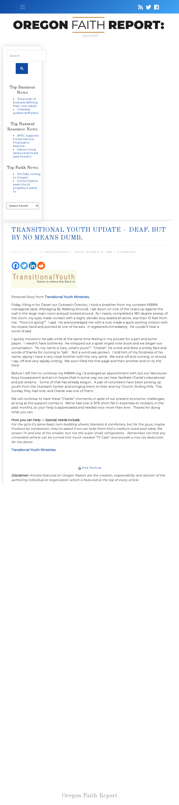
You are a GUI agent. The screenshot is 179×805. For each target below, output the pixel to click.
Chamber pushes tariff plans (25, 111)
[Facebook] (15, 265)
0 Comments (126, 252)
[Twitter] (24, 265)
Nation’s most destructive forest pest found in (25, 153)
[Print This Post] (79, 467)
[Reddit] (41, 265)
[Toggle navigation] (23, 7)
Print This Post (91, 467)
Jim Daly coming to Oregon (26, 175)
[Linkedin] (32, 265)
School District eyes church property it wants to (25, 186)
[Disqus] (89, 542)
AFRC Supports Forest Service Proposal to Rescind (26, 141)
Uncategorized (57, 252)
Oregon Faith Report (89, 796)
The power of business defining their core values (25, 102)
